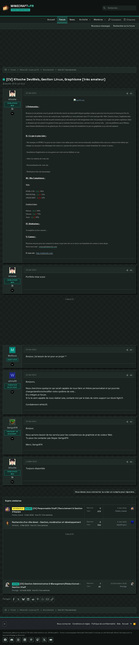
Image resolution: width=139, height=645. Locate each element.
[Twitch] (37, 639)
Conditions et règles (81, 624)
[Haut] (131, 624)
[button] (89, 19)
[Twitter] (44, 639)
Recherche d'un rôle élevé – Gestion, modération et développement (46, 522)
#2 (131, 270)
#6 (131, 462)
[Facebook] (5, 639)
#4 (131, 375)
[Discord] (11, 639)
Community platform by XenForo (25, 633)
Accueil (125, 624)
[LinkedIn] (24, 639)
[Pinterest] (31, 639)
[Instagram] (18, 639)
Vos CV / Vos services (44, 515)
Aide (119, 624)
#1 (131, 93)
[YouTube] (50, 639)
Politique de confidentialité (103, 624)
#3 (131, 350)
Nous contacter (64, 624)
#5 (131, 422)
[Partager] (127, 93)
